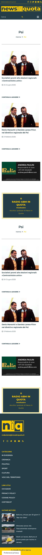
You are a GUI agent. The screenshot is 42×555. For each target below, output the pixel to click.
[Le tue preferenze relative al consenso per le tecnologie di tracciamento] (11, 553)
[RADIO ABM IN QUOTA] (21, 199)
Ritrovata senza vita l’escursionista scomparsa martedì (26, 528)
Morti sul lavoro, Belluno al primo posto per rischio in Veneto (26, 539)
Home (18, 37)
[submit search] (22, 17)
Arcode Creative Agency (22, 550)
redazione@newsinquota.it (8, 2)
